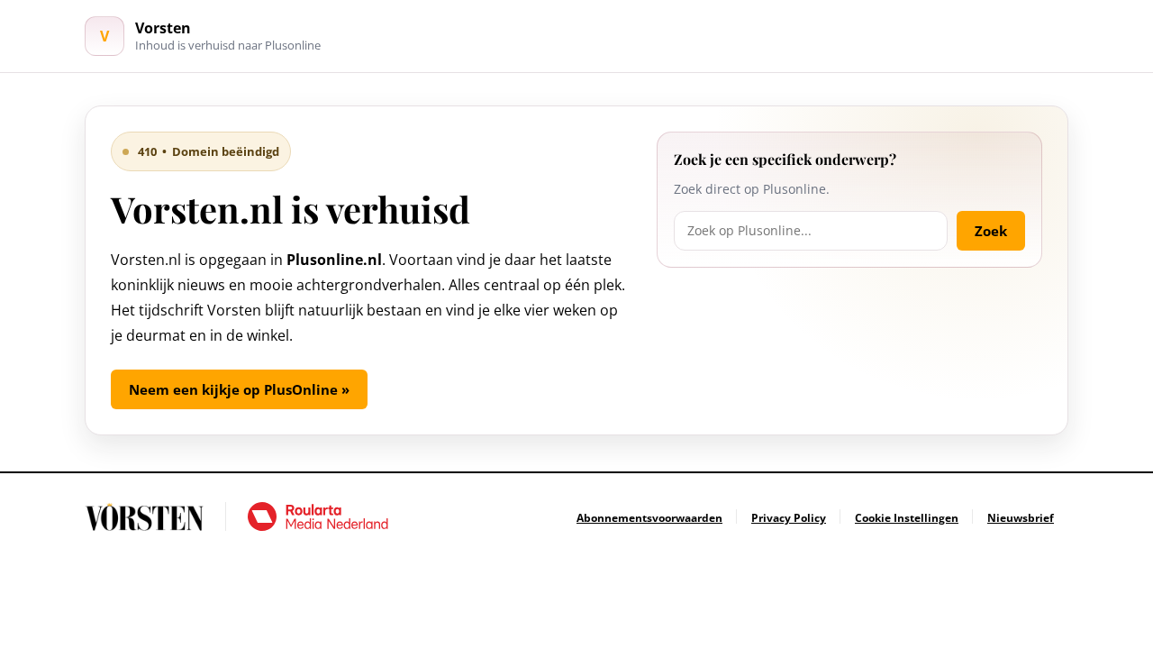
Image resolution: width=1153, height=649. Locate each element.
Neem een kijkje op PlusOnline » (239, 389)
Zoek (991, 231)
